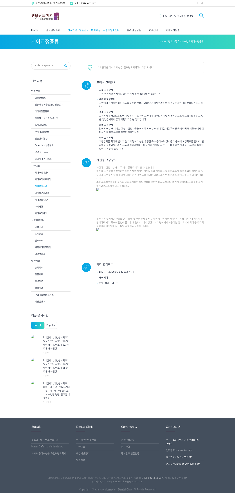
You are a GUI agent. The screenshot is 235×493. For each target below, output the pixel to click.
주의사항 (39, 206)
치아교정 (183, 41)
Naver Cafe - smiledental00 (47, 446)
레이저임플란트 (42, 111)
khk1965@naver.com (85, 3)
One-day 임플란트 (44, 145)
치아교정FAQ (41, 200)
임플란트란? (40, 98)
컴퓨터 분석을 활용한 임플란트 (49, 104)
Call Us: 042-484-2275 (178, 16)
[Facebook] (197, 3)
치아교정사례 (41, 213)
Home (162, 41)
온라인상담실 (127, 440)
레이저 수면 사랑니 (43, 159)
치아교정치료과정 (43, 179)
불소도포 (39, 240)
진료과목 (172, 41)
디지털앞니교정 (42, 193)
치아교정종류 (41, 186)
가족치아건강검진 (43, 247)
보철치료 (39, 288)
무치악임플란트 (42, 132)
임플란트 (35, 91)
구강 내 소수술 (41, 152)
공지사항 (125, 446)
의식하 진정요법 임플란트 (46, 118)
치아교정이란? (41, 172)
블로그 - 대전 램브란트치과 (44, 440)
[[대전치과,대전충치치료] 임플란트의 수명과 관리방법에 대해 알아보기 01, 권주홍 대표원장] (35, 360)
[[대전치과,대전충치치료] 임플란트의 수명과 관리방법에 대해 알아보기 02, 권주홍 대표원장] (35, 337)
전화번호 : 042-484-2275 (179, 450)
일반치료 (35, 261)
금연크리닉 (40, 254)
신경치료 (39, 281)
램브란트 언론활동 (130, 453)
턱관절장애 (40, 301)
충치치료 (39, 267)
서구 (50, 3)
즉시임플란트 (41, 125)
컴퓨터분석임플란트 (86, 440)
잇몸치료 (39, 274)
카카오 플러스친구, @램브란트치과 (48, 453)
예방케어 (39, 227)
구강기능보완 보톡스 (44, 295)
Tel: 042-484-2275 (154, 478)
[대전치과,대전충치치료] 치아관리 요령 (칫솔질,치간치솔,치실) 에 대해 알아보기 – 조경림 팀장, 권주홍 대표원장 (56, 391)
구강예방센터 (37, 220)
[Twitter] (202, 3)
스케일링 (39, 234)
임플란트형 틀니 (42, 138)
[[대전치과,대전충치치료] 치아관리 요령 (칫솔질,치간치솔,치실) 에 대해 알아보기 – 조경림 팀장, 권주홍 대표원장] (35, 383)
